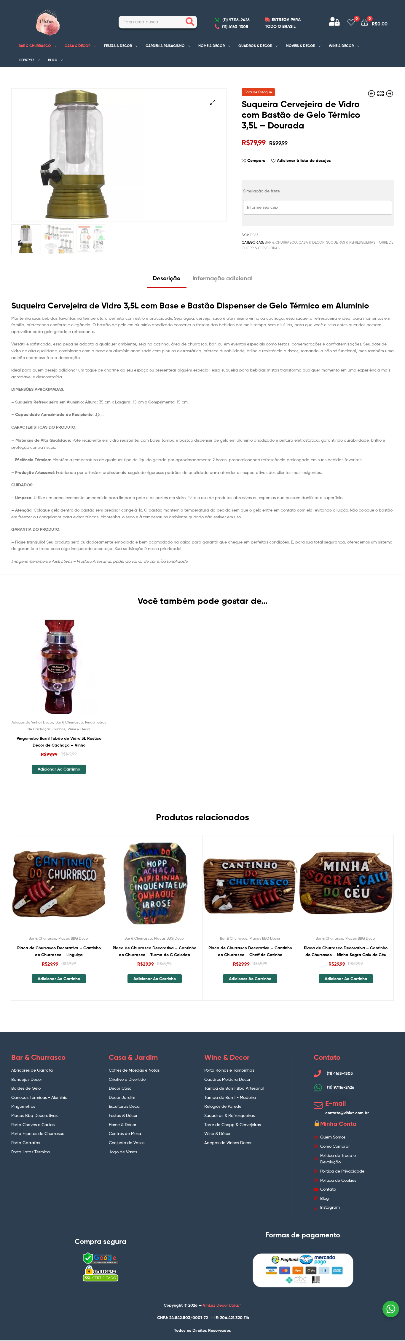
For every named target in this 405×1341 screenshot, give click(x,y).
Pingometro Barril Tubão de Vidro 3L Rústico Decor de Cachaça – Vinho (59, 742)
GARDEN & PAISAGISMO (165, 46)
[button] (212, 102)
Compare (256, 160)
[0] (351, 22)
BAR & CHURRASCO (35, 46)
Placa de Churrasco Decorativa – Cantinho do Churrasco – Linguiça (59, 951)
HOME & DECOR (211, 46)
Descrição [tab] (167, 278)
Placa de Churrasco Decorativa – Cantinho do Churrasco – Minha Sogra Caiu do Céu (346, 951)
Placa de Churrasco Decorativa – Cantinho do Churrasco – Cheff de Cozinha (250, 951)
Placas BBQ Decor (73, 938)
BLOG (52, 60)
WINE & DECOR (341, 46)
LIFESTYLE (26, 60)
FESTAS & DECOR (118, 46)
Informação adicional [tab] (222, 278)
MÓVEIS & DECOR (300, 46)
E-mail (335, 1103)
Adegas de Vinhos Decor (32, 722)
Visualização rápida (73, 671)
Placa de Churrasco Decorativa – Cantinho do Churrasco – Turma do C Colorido (154, 951)
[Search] (190, 22)
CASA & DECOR (77, 46)
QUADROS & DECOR (255, 46)
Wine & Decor (79, 729)
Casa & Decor (311, 242)
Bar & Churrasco (281, 242)
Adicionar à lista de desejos (304, 160)
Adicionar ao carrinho (59, 769)
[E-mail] (318, 1105)
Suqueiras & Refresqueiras (350, 242)
